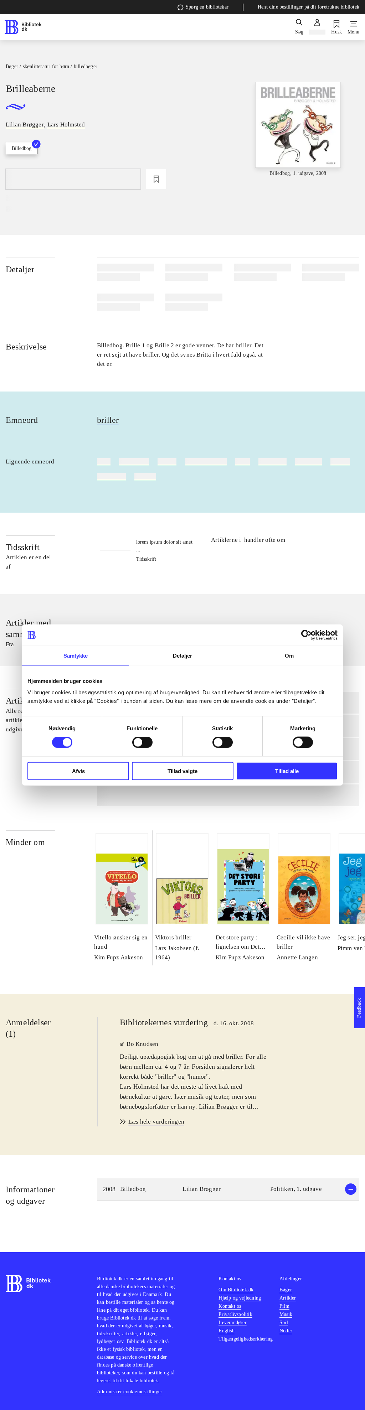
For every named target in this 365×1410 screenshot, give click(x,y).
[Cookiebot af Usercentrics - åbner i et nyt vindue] (306, 635)
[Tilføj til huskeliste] (156, 179)
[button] (228, 1189)
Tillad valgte (182, 771)
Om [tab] (289, 656)
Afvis (78, 771)
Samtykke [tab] (75, 656)
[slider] (298, 135)
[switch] (142, 742)
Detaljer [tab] (182, 656)
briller (108, 420)
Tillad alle (287, 771)
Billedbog (21, 148)
